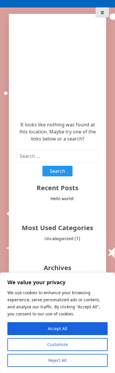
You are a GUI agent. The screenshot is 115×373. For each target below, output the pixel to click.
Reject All (57, 360)
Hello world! (62, 198)
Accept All (57, 328)
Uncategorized (59, 238)
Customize (57, 344)
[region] (57, 322)
